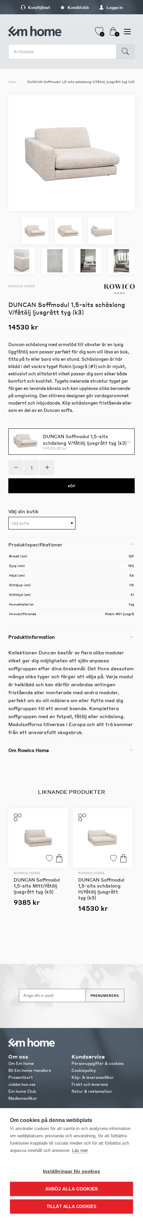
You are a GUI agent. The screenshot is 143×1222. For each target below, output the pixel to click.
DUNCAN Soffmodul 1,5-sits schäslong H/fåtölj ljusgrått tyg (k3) (101, 888)
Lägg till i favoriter (49, 858)
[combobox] (41, 523)
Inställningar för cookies (71, 1171)
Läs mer (80, 1150)
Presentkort (20, 1077)
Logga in (114, 7)
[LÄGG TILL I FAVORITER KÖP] (38, 838)
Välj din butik (23, 511)
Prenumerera (104, 995)
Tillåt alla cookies (72, 1206)
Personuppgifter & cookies (97, 1063)
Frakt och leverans (90, 1084)
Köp (59, 858)
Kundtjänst (38, 7)
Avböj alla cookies (71, 1188)
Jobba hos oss (21, 1084)
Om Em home (21, 1063)
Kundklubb (78, 7)
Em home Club (22, 1091)
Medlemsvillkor (22, 1098)
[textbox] (42, 523)
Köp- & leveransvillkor (93, 1077)
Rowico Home (21, 286)
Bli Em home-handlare (29, 1070)
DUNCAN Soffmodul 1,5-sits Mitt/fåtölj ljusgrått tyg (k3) (37, 885)
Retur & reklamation (92, 1091)
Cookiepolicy (84, 1070)
